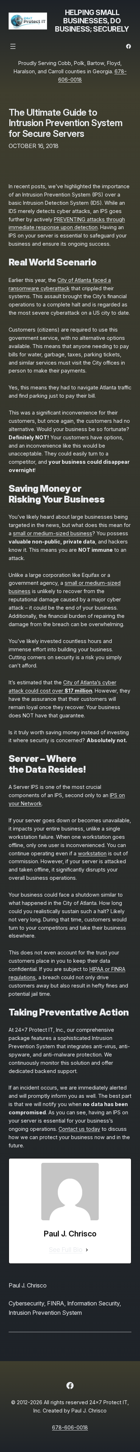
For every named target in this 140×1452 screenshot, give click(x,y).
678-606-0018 (70, 1427)
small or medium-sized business (52, 533)
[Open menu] (13, 46)
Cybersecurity (26, 1303)
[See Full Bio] (87, 1250)
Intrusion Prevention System (45, 1312)
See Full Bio (66, 1249)
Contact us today (79, 1129)
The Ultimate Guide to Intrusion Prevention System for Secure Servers (65, 123)
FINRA (55, 1303)
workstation (92, 853)
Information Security (93, 1303)
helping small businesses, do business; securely (92, 20)
